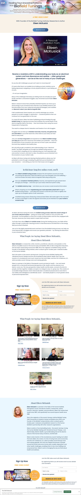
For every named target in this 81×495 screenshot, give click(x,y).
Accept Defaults (67, 491)
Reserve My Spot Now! (53, 303)
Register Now (40, 30)
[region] (40, 492)
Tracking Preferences (57, 491)
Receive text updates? (48, 298)
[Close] (79, 491)
